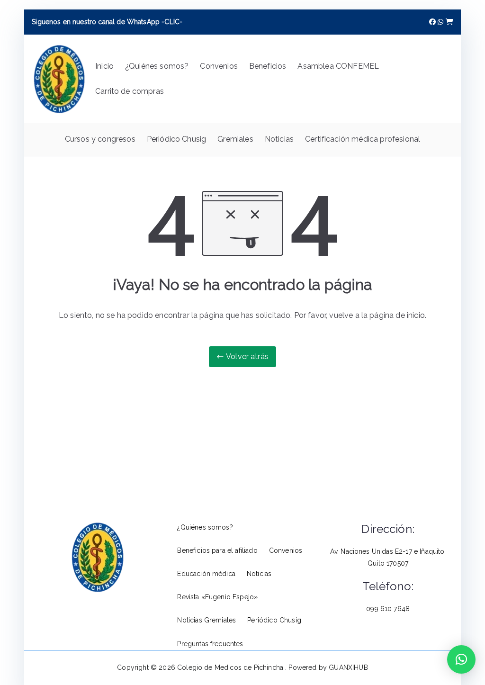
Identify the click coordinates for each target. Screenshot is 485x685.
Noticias (279, 139)
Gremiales (235, 139)
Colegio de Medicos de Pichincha (231, 667)
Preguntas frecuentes (210, 644)
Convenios (218, 66)
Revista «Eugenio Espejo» (217, 597)
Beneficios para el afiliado (217, 550)
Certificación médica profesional (362, 139)
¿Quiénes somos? (157, 66)
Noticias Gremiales (206, 620)
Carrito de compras (129, 91)
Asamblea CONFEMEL (338, 66)
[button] (461, 659)
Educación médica (206, 573)
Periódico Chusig (177, 139)
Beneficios (268, 66)
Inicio (104, 66)
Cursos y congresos (100, 139)
